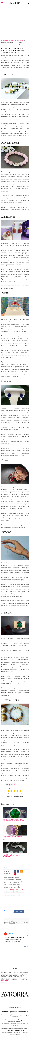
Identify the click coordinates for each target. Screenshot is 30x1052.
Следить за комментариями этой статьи (9, 912)
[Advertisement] (15, 22)
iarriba (13, 784)
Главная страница (7, 40)
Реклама (4, 982)
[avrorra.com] (15, 3)
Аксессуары (19, 40)
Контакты (4, 980)
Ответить (25, 946)
